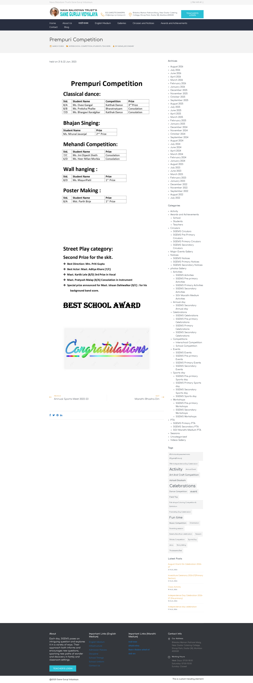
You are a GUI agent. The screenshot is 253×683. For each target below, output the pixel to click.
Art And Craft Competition (184, 475)
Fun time (176, 517)
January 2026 (177, 87)
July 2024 (175, 144)
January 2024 (177, 161)
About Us (67, 23)
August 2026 (176, 66)
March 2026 (176, 80)
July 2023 (175, 167)
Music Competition (177, 523)
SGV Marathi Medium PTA (187, 430)
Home (52, 23)
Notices (174, 255)
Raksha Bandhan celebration (180, 534)
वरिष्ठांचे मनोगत (133, 646)
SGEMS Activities (185, 275)
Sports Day (192, 539)
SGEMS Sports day (186, 396)
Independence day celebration (182, 607)
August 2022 (176, 194)
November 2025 (179, 93)
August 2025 (176, 104)
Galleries (121, 23)
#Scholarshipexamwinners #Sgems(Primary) (179, 456)
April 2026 (175, 77)
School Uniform (96, 662)
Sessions (175, 433)
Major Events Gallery (181, 252)
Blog (66, 27)
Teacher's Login (192, 14)
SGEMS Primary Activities (189, 285)
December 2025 (178, 90)
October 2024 (177, 134)
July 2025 (175, 107)
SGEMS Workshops (186, 416)
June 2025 (175, 110)
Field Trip (173, 497)
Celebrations (180, 312)
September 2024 (179, 137)
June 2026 (175, 73)
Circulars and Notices (143, 23)
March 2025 (176, 117)
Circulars (175, 228)
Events (176, 349)
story (171, 545)
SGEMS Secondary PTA (186, 427)
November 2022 (179, 188)
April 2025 (175, 114)
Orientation (194, 523)
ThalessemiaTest (175, 550)
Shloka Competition (177, 539)
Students (97, 46)
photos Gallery (178, 268)
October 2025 (177, 97)
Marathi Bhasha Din (147, 399)
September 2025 (179, 100)
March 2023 (176, 174)
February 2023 (178, 178)
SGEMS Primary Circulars (187, 241)
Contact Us (94, 666)
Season (198, 534)
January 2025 (177, 124)
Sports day (179, 373)
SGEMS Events (184, 352)
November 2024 (179, 130)
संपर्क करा (131, 654)
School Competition (186, 346)
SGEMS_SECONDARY (126, 46)
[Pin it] (57, 415)
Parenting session (176, 528)
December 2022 (178, 184)
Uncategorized (178, 437)
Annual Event (191, 469)
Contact (53, 27)
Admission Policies (98, 650)
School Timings (96, 658)
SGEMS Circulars (182, 231)
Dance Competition (178, 491)
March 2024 (176, 154)
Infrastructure (95, 646)
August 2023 (176, 164)
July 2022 (175, 198)
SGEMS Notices (181, 258)
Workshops (179, 400)
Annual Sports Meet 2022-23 (71, 399)
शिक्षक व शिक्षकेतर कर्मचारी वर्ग (139, 650)
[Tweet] (53, 415)
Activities (177, 272)
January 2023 (177, 181)
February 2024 (178, 157)
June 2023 (175, 171)
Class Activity (174, 587)
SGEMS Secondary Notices (188, 265)
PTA (172, 420)
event (193, 491)
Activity (174, 211)
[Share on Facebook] (50, 415)
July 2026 (175, 70)
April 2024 (175, 151)
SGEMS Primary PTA (184, 423)
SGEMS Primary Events (188, 363)
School (177, 218)
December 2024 (179, 127)
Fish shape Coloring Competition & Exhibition (182, 504)
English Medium (103, 23)
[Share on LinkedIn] (61, 415)
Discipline (93, 654)
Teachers (106, 46)
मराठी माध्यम (83, 23)
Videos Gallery (178, 440)
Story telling (181, 545)
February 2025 (178, 120)
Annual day (179, 302)
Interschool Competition (80, 46)
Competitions (180, 339)
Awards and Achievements (174, 23)
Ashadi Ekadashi (177, 480)
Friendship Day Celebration (180, 512)
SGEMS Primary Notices (186, 262)
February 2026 (178, 83)
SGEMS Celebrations (187, 315)
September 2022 (179, 191)
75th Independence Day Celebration (183, 464)
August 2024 (176, 141)
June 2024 (175, 147)
